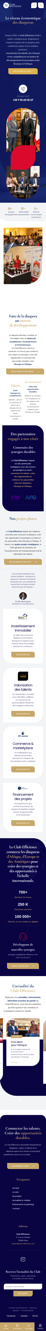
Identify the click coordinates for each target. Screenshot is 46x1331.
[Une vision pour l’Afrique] (23, 1027)
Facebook (11, 1316)
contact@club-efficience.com (23, 1244)
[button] (41, 5)
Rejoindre (23, 1293)
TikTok (35, 1316)
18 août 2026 (16, 1036)
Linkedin (24, 1316)
